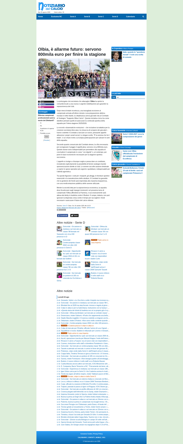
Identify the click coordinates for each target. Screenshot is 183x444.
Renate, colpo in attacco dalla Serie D (79, 376)
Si (40, 123)
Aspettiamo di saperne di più (47, 129)
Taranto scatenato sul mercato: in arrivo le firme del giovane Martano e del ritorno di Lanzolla (95, 348)
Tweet (75, 215)
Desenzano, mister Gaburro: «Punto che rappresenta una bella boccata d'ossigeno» (92, 315)
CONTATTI (91, 437)
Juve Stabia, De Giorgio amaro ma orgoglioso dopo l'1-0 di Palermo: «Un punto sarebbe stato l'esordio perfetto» (103, 425)
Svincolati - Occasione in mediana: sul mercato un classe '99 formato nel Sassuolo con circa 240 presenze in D (69, 232)
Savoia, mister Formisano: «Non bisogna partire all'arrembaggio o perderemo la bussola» (94, 359)
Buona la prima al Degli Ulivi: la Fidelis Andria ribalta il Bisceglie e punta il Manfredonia (93, 397)
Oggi (113, 97)
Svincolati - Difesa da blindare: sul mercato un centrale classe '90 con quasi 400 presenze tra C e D (98, 313)
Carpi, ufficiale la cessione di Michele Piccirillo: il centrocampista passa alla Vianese (92, 384)
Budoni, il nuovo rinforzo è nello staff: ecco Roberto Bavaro (100, 275)
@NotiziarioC (91, 207)
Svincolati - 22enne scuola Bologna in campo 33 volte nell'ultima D (86, 420)
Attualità (115, 147)
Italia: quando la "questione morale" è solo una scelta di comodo (134, 54)
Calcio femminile (118, 130)
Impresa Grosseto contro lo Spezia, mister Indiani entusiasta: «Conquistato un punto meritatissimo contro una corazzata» (106, 394)
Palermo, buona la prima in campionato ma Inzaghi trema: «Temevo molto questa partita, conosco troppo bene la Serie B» (106, 402)
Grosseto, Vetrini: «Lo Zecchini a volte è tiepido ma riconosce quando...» (88, 300)
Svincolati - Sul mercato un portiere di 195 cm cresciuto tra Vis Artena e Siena (90, 356)
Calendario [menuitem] (130, 16)
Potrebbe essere (45, 133)
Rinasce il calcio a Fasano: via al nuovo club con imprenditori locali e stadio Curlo (91, 341)
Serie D (65, 205)
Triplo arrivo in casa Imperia (75, 333)
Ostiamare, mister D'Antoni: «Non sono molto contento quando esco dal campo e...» (92, 320)
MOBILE (98, 437)
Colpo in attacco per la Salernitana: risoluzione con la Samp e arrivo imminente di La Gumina (96, 308)
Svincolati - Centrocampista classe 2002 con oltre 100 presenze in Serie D (89, 323)
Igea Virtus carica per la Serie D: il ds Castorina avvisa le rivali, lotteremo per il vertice (93, 371)
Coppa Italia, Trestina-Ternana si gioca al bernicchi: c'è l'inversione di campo (89, 353)
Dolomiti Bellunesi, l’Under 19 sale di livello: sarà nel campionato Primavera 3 (133, 170)
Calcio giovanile (118, 164)
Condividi (63, 215)
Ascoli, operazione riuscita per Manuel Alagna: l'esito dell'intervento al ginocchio (91, 338)
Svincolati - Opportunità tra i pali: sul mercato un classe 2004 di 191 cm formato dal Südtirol (95, 336)
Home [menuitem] (40, 16)
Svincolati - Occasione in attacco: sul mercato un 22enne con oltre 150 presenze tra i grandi (95, 409)
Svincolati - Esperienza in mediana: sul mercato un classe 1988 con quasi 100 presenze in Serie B (98, 369)
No (41, 126)
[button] (46, 136)
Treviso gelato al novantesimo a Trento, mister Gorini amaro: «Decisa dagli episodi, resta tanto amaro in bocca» (102, 407)
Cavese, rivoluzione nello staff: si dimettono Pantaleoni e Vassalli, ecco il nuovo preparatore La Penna (99, 343)
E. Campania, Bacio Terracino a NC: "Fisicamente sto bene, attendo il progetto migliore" (94, 366)
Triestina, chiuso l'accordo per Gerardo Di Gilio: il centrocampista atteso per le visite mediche (95, 414)
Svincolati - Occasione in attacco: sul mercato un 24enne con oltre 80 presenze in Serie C (94, 399)
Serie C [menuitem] (101, 16)
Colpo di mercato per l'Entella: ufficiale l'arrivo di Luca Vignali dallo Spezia (89, 328)
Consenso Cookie (86, 434)
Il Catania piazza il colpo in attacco (78, 326)
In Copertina (117, 48)
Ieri (118, 97)
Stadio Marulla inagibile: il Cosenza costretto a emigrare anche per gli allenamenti (91, 318)
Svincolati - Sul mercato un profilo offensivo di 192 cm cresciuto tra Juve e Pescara (92, 389)
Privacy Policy (98, 434)
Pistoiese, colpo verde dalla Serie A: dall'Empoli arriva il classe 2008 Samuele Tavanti (93, 351)
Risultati (46, 140)
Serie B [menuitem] (87, 16)
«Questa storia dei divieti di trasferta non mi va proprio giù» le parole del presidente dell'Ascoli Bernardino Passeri (103, 310)
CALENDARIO (82, 437)
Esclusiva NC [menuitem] (56, 16)
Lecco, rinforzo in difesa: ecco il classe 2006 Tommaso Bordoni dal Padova (89, 381)
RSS (103, 437)
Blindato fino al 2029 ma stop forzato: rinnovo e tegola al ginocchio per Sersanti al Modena (95, 305)
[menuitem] (143, 16)
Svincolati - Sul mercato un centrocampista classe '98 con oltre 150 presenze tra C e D (93, 346)
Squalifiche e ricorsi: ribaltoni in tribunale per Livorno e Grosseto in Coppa (88, 331)
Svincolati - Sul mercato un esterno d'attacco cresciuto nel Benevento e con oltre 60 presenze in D (97, 379)
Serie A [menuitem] (73, 16)
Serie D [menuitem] (115, 16)
